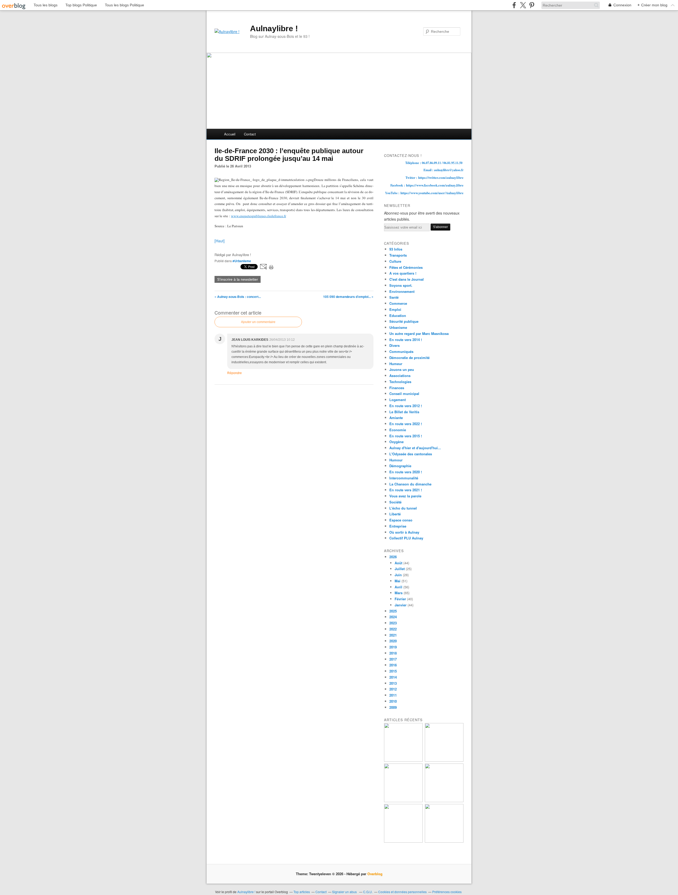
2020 (393, 640)
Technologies (400, 381)
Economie (397, 429)
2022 (393, 629)
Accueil (229, 134)
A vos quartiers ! (402, 273)
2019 (393, 646)
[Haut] (220, 240)
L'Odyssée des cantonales (410, 453)
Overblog (374, 873)
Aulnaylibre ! (274, 28)
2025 (393, 611)
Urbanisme (398, 327)
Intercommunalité (403, 477)
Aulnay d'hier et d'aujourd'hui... (415, 447)
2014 (393, 677)
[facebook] (514, 5)
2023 (393, 622)
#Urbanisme (242, 260)
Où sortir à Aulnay (404, 532)
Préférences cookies (447, 891)
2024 (393, 616)
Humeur (395, 363)
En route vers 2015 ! (405, 435)
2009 (393, 707)
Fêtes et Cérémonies (406, 267)
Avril (398, 586)
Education (397, 315)
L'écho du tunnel (403, 508)
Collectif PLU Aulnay (406, 537)
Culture (395, 261)
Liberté (395, 513)
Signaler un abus (345, 891)
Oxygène (396, 441)
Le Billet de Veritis (404, 411)
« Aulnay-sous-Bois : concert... (238, 296)
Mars (399, 592)
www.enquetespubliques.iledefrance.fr (258, 215)
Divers (394, 345)
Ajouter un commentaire (258, 322)
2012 (393, 689)
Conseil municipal (404, 393)
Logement (397, 399)
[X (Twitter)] (523, 5)
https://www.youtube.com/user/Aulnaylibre (431, 192)
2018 (393, 653)
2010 (393, 701)
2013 (393, 683)
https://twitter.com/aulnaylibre (440, 177)
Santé (394, 297)
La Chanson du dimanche (410, 484)
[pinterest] (531, 5)
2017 (393, 659)
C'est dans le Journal (406, 279)
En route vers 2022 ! (405, 423)
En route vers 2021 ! (405, 489)
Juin (398, 574)
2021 (393, 635)
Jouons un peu (401, 369)
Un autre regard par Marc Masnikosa (419, 333)
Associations (400, 375)
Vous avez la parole (405, 495)
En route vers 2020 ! (405, 471)
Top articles (301, 891)
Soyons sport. (400, 285)
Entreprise (397, 526)
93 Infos (395, 249)
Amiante (396, 417)
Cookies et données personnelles (402, 891)
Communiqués (401, 351)
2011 (393, 695)
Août (398, 562)
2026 (393, 556)
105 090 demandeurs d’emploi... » (348, 296)
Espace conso (400, 520)
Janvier (401, 604)
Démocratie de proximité (409, 357)
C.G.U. (368, 891)
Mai (397, 580)
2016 (393, 664)
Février (400, 598)
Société (395, 502)
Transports (398, 255)
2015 (393, 671)
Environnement (401, 291)
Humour (396, 459)
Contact (250, 134)
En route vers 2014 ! (405, 339)
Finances (396, 387)
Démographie (400, 465)
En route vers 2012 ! (405, 405)
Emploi (395, 309)
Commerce (398, 303)
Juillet (400, 568)
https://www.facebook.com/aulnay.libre (434, 185)
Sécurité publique (403, 321)
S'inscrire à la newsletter (237, 279)
